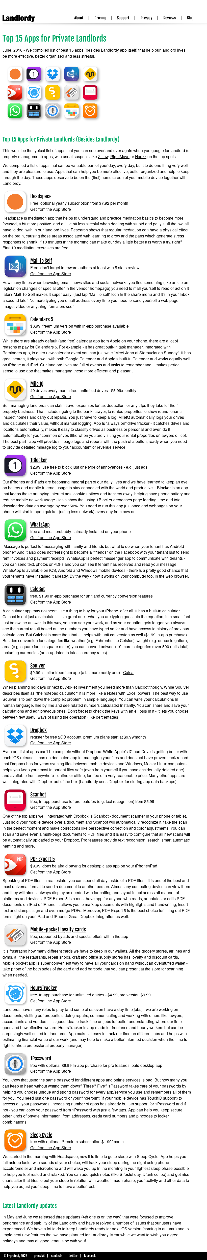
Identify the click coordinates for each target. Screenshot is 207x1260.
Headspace (40, 196)
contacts (56, 1256)
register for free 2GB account (55, 737)
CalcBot (37, 589)
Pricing (100, 17)
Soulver (37, 665)
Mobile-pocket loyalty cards (58, 929)
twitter (73, 1256)
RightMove (120, 156)
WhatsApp (40, 524)
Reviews (169, 17)
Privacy (146, 17)
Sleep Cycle (41, 1135)
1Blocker (38, 460)
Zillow (103, 156)
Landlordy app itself (118, 50)
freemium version (57, 326)
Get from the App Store (50, 209)
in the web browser (171, 576)
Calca (128, 672)
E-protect (13, 1256)
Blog (190, 17)
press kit (39, 1256)
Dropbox (38, 730)
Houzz (140, 156)
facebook (90, 1256)
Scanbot (38, 794)
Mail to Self (41, 261)
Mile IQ (36, 384)
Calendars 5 (41, 319)
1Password (40, 1058)
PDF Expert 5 (42, 859)
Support (123, 17)
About (78, 17)
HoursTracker (43, 988)
